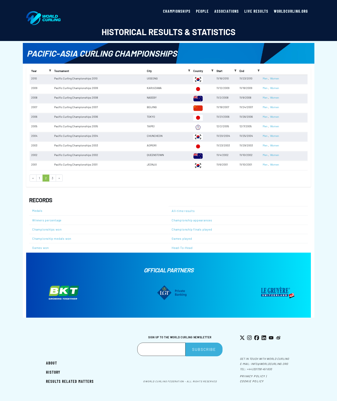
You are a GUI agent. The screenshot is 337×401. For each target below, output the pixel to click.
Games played (182, 238)
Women (274, 78)
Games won (40, 248)
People (202, 11)
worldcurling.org (291, 11)
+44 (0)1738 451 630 (259, 369)
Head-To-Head (182, 248)
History (53, 372)
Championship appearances (192, 220)
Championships (177, 11)
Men (265, 78)
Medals (37, 210)
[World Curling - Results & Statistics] (43, 13)
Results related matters (70, 381)
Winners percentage (46, 220)
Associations (226, 11)
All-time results (183, 211)
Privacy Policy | (253, 376)
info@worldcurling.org (269, 363)
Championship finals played (192, 229)
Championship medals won (51, 238)
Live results (256, 11)
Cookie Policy (252, 381)
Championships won (46, 229)
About (51, 363)
